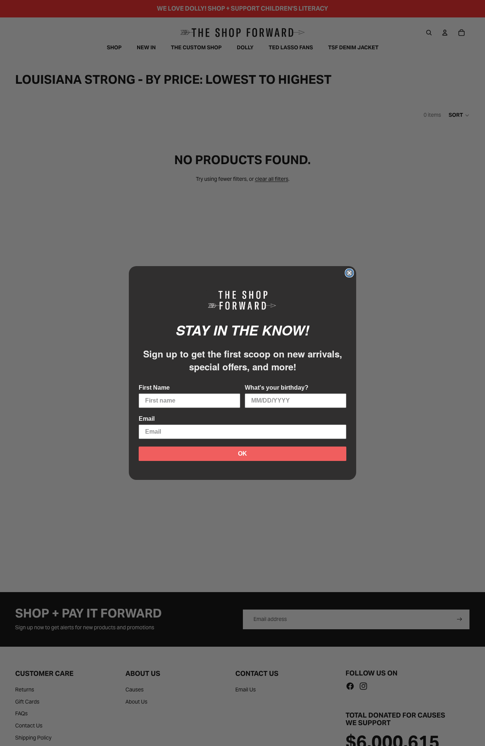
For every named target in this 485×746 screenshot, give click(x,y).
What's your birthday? (276, 387)
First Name (154, 387)
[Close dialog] (349, 273)
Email (147, 418)
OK (242, 453)
